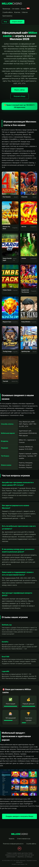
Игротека (17, 12)
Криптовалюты (7, 16)
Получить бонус (19, 96)
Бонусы (25, 8)
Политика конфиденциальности (13, 843)
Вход (5, 21)
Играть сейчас (19, 90)
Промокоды (6, 8)
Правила (11, 838)
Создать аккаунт (17, 21)
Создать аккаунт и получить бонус (19, 816)
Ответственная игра (23, 838)
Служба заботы (8, 12)
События (25, 12)
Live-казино (15, 8)
